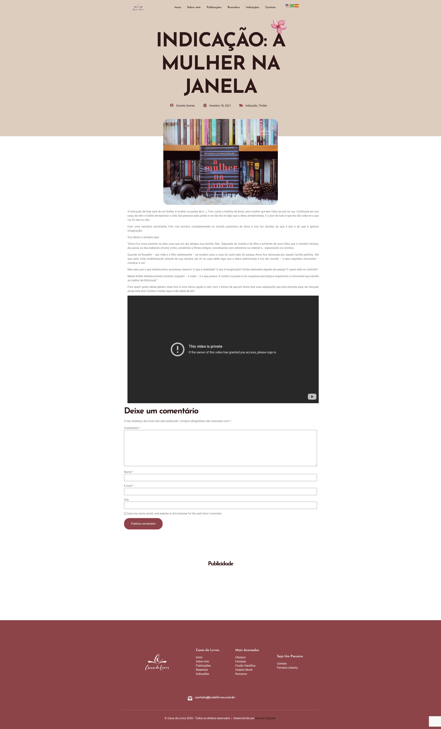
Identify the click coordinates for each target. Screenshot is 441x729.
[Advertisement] (220, 594)
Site (126, 499)
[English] (288, 5)
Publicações (214, 7)
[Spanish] (297, 5)
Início (178, 7)
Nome (128, 472)
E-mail (129, 485)
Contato (270, 7)
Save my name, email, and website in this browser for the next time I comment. (174, 513)
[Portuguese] (292, 5)
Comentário (132, 428)
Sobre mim (194, 7)
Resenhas (234, 7)
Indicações (252, 7)
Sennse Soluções (265, 718)
